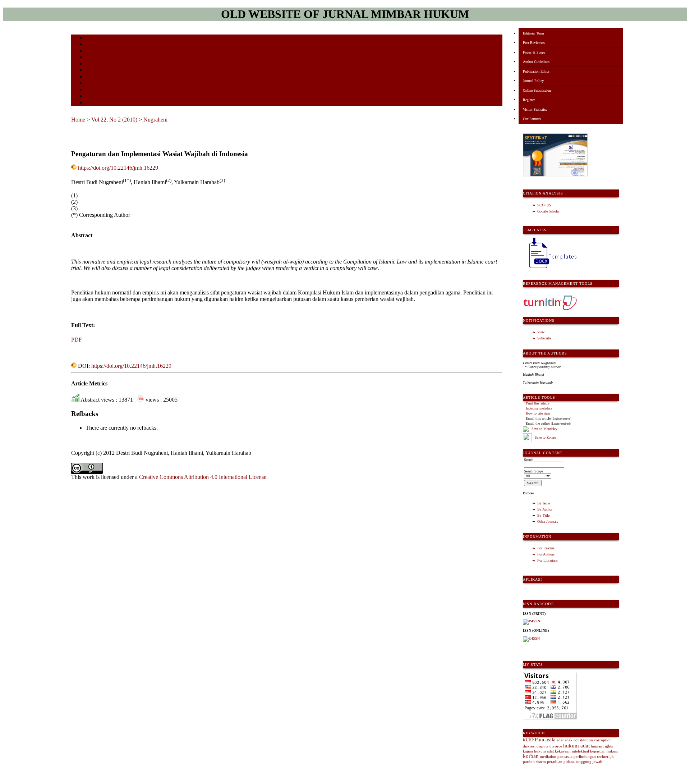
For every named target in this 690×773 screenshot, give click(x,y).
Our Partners (532, 119)
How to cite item (538, 413)
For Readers (546, 548)
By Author (544, 509)
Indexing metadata (539, 408)
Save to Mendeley (544, 429)
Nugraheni (155, 119)
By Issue (543, 503)
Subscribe (544, 338)
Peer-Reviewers (534, 43)
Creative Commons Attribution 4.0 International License (202, 477)
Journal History (98, 97)
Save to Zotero (545, 437)
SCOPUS (544, 205)
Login (90, 51)
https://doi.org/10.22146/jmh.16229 (118, 168)
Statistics (93, 84)
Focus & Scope (534, 52)
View (540, 332)
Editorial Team (533, 33)
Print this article (537, 403)
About (91, 45)
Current (92, 64)
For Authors (546, 554)
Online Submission (537, 90)
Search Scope (533, 471)
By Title (543, 515)
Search (91, 58)
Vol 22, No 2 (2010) (114, 119)
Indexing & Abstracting (104, 90)
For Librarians (547, 560)
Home (90, 38)
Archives (93, 71)
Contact (92, 103)
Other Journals (547, 521)
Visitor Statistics (535, 109)
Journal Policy (533, 81)
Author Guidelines (536, 62)
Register (529, 100)
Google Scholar (548, 211)
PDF (76, 340)
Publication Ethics (536, 71)
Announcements (98, 77)
